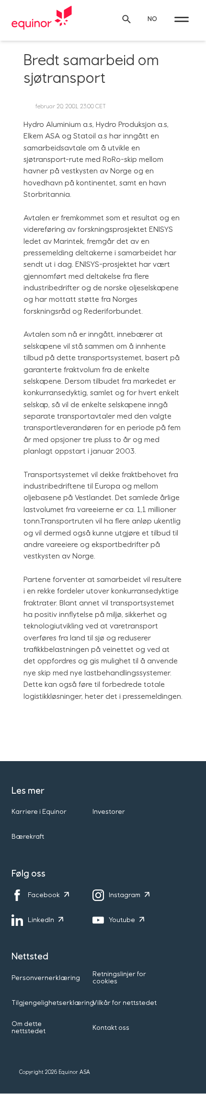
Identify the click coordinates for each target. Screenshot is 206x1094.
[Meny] (182, 19)
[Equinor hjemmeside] (41, 19)
